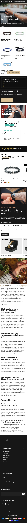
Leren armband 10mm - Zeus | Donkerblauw (19, 56)
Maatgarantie (5, 453)
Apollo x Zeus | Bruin (6, 255)
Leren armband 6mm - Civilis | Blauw (6, 56)
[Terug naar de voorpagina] (1, 16)
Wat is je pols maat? (7, 451)
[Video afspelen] (11, 246)
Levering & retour (6, 455)
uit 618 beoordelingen (10, 126)
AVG (4, 466)
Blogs (4, 468)
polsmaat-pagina (7, 410)
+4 (9, 182)
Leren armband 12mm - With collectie (7, 39)
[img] (14, 125)
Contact (4, 459)
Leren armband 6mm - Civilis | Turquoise (19, 39)
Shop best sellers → (7, 113)
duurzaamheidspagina (5, 433)
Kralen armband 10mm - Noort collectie (10, 179)
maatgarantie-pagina (5, 415)
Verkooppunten (6, 461)
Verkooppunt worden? (7, 463)
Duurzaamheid (6, 457)
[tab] (5, 234)
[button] (3, 134)
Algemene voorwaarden (8, 465)
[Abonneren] (23, 494)
